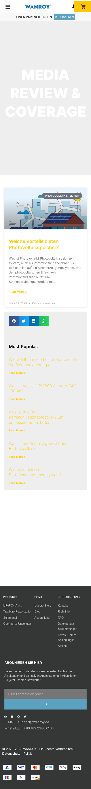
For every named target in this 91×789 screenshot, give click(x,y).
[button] (14, 321)
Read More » (18, 292)
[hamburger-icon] (7, 6)
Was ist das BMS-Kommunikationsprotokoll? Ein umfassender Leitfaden (36, 417)
